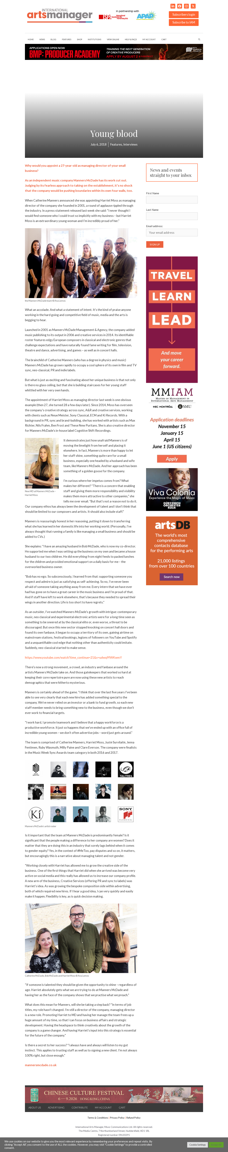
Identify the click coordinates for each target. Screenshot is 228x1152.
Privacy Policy (117, 1117)
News (42, 39)
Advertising (56, 1107)
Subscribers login (183, 14)
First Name (152, 193)
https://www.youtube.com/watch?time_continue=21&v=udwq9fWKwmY (73, 657)
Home (31, 39)
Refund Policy (133, 1117)
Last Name (152, 209)
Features (66, 39)
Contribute (80, 1107)
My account (149, 39)
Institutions (94, 39)
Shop (79, 39)
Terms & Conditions (97, 1117)
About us (34, 1107)
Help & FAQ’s (131, 39)
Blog (53, 39)
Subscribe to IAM (183, 22)
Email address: (154, 226)
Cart (164, 39)
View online (113, 39)
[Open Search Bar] (199, 39)
